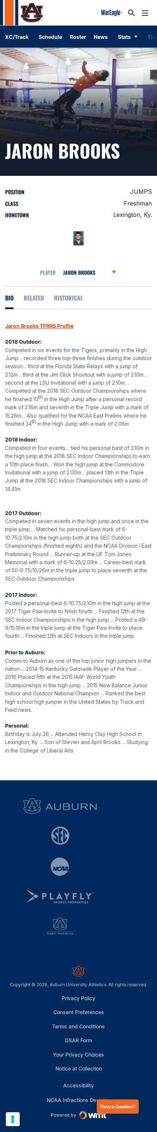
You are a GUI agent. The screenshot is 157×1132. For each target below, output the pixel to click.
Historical (68, 297)
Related (34, 297)
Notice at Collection (78, 1068)
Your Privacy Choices (78, 1054)
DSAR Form (78, 1040)
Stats (124, 37)
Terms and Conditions (78, 1026)
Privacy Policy (78, 998)
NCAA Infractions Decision (78, 1099)
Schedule (50, 37)
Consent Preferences (78, 1012)
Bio (9, 297)
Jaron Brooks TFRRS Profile (39, 326)
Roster (78, 37)
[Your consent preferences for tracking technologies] (13, 1119)
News (101, 37)
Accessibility (78, 1085)
